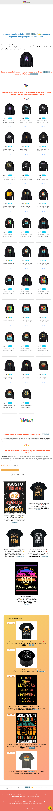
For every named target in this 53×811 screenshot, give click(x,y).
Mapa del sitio (20, 808)
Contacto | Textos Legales (29, 808)
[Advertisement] (26, 16)
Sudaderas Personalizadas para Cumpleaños (10, 469)
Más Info (10, 126)
